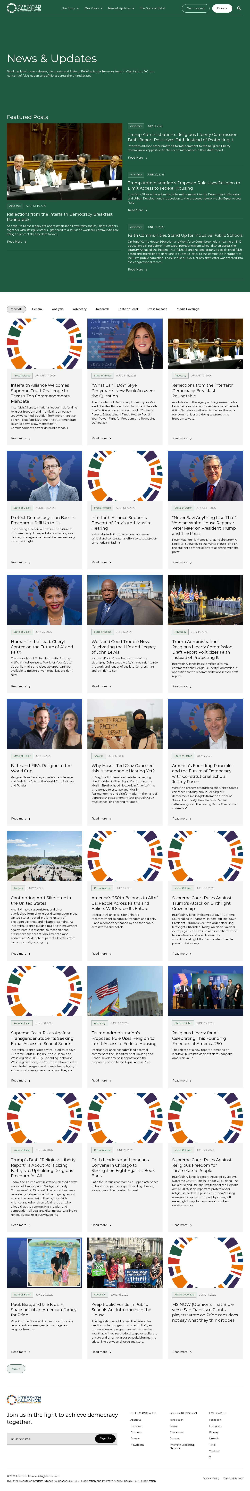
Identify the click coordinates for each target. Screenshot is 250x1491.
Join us (174, 1426)
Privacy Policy (211, 1478)
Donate (222, 8)
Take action (177, 1419)
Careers (134, 1438)
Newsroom (137, 1444)
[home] (24, 8)
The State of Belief (152, 8)
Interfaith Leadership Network (182, 1446)
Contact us (176, 1432)
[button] (70, 8)
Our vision (136, 1426)
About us (135, 1419)
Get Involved (196, 8)
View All (16, 309)
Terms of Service (233, 1478)
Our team (136, 1432)
